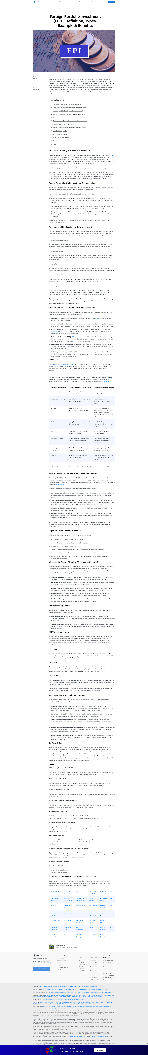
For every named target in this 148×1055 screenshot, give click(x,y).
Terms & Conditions (52, 986)
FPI (111, 913)
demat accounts (60, 484)
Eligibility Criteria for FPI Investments (64, 124)
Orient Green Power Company (85, 1006)
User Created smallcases (71, 986)
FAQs (54, 144)
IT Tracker (59, 969)
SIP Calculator (93, 960)
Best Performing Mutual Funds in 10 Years (88, 995)
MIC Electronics (47, 1006)
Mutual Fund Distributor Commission (79, 992)
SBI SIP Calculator (94, 979)
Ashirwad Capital (60, 1008)
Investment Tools (82, 986)
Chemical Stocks (107, 962)
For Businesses (93, 986)
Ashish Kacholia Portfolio (93, 1003)
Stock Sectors (63, 1)
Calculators (73, 1)
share (111, 155)
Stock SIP (92, 934)
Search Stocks (106, 979)
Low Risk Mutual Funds (81, 996)
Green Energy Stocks (108, 960)
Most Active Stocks (102, 989)
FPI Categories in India (60, 134)
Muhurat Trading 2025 (108, 977)
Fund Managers (92, 992)
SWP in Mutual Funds (54, 992)
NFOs (109, 992)
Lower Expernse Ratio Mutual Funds (41, 996)
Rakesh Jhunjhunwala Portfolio (47, 1002)
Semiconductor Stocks (108, 975)
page (52, 1044)
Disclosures (44, 986)
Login (104, 1)
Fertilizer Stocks (107, 973)
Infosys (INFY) (108, 1006)
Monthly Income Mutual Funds (106, 995)
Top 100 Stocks (60, 962)
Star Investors (83, 1)
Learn (54, 1)
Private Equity (80, 905)
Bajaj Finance (43, 1008)
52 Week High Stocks (51, 989)
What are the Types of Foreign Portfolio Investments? (69, 114)
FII (111, 898)
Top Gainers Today (71, 989)
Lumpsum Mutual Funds (51, 995)
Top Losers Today (81, 989)
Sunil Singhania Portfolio (44, 1003)
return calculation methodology (77, 1036)
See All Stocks (68, 1008)
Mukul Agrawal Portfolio (55, 1003)
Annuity (91, 927)
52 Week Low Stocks (62, 989)
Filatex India (36, 1008)
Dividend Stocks (56, 920)
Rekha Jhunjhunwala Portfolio (62, 1002)
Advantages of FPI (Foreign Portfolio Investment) (68, 111)
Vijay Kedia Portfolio (100, 1002)
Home (37, 7)
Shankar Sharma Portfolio (80, 1003)
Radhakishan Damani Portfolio (88, 1002)
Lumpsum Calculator (95, 962)
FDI (111, 891)
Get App (111, 1)
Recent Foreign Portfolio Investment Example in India (69, 107)
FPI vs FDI (56, 117)
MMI (111, 905)
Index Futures (68, 913)
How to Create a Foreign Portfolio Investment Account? (70, 121)
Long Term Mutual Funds (56, 996)
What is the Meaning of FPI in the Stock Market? (67, 104)
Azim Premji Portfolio (75, 1002)
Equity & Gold (60, 965)
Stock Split (67, 920)
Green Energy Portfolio (62, 967)
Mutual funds (55, 331)
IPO (77, 891)
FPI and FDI (105, 381)
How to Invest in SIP (103, 937)
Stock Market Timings (79, 999)
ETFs (73, 337)
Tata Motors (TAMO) (51, 1008)
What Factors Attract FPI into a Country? (65, 137)
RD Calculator (93, 975)
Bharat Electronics (56, 1006)
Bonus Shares (55, 891)
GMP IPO (79, 913)
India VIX (53, 905)
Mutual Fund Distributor (101, 992)
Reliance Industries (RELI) (99, 1006)
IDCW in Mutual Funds (64, 992)
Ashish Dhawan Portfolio (68, 1003)
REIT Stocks (106, 971)
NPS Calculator (93, 973)
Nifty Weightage (45, 999)
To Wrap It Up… (58, 141)
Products (92, 1)
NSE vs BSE (70, 999)
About (39, 986)
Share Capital (93, 905)
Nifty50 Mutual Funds (73, 995)
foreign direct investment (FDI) (63, 364)
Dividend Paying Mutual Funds (95, 996)
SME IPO (103, 891)
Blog (48, 1)
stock (97, 318)
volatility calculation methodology (99, 1036)
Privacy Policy (61, 986)
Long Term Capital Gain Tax (61, 999)
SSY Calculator (93, 977)
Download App (41, 969)
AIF (111, 920)
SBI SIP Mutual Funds (62, 995)
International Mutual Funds (69, 996)
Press (87, 986)
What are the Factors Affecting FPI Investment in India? (70, 127)
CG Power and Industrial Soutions (69, 1006)
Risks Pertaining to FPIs (60, 131)
